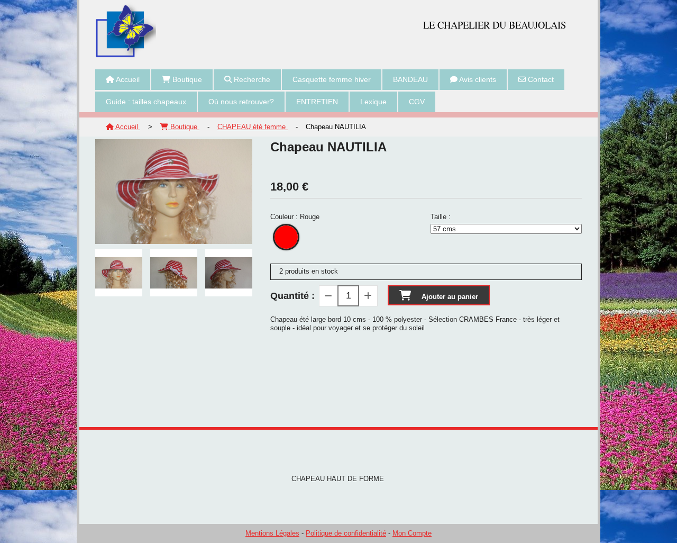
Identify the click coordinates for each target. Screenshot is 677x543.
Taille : (441, 217)
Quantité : (292, 296)
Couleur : (294, 217)
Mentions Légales (272, 533)
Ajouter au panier (450, 297)
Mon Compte (412, 533)
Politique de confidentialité (346, 533)
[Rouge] (286, 237)
